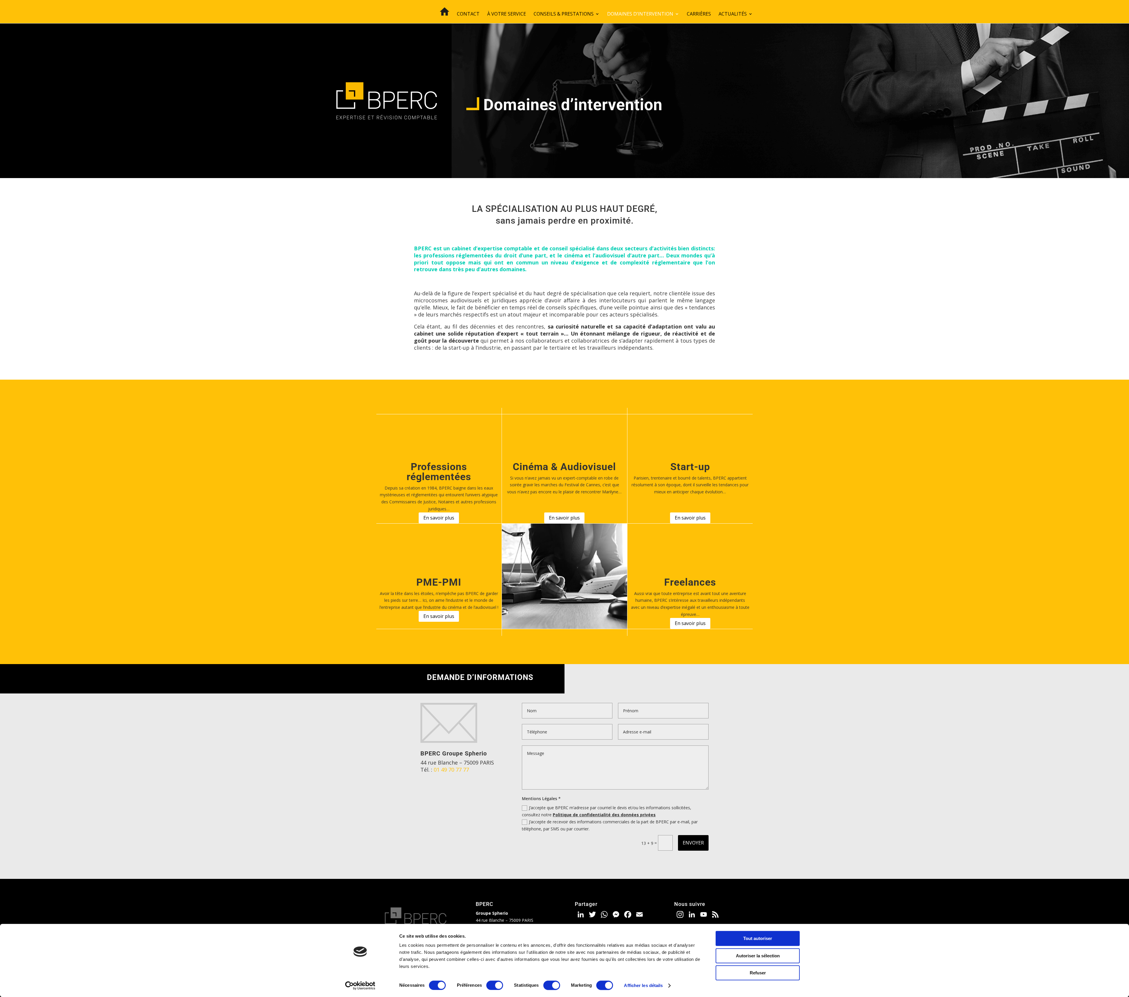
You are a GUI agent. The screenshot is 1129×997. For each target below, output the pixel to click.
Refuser (758, 972)
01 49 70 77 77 (451, 769)
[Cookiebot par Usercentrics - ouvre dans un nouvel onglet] (360, 985)
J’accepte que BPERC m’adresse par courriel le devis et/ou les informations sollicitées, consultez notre (606, 811)
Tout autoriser (757, 938)
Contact (468, 14)
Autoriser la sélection (758, 955)
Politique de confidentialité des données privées (604, 814)
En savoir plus (438, 518)
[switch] (494, 985)
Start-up (690, 466)
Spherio (476, 753)
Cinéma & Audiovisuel (564, 466)
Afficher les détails (643, 985)
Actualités (733, 14)
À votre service (506, 14)
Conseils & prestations (564, 14)
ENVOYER (693, 843)
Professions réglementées (439, 471)
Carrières (699, 14)
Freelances (690, 582)
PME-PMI (438, 582)
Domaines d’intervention (640, 14)
